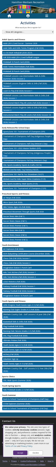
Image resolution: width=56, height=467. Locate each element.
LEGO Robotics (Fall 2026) (14, 281)
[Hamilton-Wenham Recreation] (28, 8)
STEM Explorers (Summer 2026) (16, 403)
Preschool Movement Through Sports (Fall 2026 (23, 211)
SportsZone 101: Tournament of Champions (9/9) (24, 131)
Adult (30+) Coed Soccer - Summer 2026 (20, 43)
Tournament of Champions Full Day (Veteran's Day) (25, 160)
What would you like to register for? (28, 27)
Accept (20, 453)
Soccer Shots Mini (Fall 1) (13, 216)
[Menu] (46, 16)
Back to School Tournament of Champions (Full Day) (25, 408)
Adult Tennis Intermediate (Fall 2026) (18, 66)
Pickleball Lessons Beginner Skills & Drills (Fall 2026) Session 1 (25, 84)
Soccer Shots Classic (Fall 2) (15, 235)
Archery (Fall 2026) (11, 354)
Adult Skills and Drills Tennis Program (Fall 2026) (23, 48)
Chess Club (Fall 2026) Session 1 (16, 258)
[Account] (28, 16)
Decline (36, 453)
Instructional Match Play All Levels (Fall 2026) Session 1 (26, 103)
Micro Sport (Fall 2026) (12, 202)
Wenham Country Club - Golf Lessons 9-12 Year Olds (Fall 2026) (27, 369)
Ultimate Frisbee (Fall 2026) (14, 340)
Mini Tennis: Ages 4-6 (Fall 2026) (16, 207)
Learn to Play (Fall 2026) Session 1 (17, 91)
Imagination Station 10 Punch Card (18, 295)
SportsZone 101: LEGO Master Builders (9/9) (22, 148)
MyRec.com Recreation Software (32, 464)
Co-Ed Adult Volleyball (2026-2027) (17, 52)
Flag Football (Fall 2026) (13, 326)
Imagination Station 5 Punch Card (17, 267)
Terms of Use (11, 446)
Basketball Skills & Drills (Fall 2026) (17, 321)
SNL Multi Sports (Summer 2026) (17, 380)
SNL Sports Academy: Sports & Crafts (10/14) (22, 165)
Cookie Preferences (28, 461)
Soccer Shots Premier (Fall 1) (15, 225)
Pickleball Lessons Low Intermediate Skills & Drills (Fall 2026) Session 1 (26, 96)
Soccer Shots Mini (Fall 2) (13, 230)
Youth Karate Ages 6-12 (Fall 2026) (18, 345)
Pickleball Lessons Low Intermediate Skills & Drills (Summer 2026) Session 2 (24, 77)
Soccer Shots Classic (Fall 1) (15, 221)
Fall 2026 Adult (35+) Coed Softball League (21, 57)
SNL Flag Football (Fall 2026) (15, 335)
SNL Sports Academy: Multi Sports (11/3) (20, 183)
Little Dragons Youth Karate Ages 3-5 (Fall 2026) (23, 305)
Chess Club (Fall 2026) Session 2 (16, 263)
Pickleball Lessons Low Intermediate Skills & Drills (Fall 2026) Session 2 (26, 120)
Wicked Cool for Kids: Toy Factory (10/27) (20, 169)
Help (42, 461)
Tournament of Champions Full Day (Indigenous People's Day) (27, 154)
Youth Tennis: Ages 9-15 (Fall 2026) (18, 363)
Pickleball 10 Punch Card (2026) (16, 62)
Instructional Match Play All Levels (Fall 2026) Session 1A (27, 115)
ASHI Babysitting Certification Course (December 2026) (26, 253)
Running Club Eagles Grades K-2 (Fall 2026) (21, 309)
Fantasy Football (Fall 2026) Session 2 (19, 291)
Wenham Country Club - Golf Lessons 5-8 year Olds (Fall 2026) (27, 315)
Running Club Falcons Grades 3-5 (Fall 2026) (21, 331)
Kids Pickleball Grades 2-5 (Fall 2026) (18, 389)
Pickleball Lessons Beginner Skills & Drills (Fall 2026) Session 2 (25, 108)
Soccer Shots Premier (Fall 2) (15, 239)
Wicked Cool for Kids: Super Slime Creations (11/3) (24, 179)
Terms (4, 461)
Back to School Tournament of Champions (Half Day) (25, 399)
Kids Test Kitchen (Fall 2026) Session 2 (19, 277)
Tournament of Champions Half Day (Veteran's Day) (25, 143)
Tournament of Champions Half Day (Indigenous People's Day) (27, 137)
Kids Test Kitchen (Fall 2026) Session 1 (19, 272)
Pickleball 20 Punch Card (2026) (16, 71)
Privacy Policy (26, 446)
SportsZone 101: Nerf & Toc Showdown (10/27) (23, 174)
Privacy (14, 461)
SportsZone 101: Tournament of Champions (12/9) (24, 188)
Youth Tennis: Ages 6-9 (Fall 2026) (17, 349)
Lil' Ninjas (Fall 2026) (12, 197)
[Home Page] (9, 16)
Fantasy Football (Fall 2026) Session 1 (19, 286)
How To (51, 461)
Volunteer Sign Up (10, 359)
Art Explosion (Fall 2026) (13, 249)
